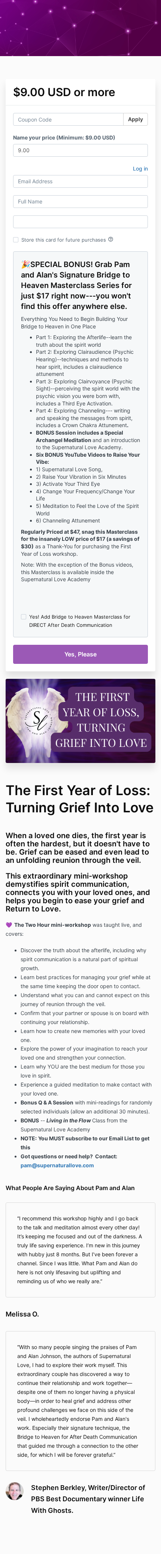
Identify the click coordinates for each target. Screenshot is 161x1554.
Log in (140, 168)
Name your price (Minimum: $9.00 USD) (64, 137)
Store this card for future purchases (67, 239)
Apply (135, 119)
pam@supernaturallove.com (57, 1165)
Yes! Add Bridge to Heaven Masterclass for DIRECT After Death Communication (79, 621)
